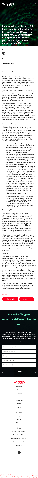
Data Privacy (27, 299)
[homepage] (19, 382)
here (28, 288)
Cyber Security (10, 299)
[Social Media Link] (19, 452)
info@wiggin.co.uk (8, 63)
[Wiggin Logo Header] (8, 4)
